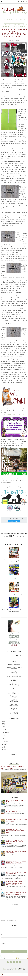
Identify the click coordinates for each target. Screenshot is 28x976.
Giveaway (14, 679)
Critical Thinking (19, 19)
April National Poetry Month (14, 664)
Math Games (14, 689)
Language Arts (14, 683)
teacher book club (14, 701)
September (5, 732)
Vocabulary (14, 710)
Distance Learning (14, 675)
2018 (3, 744)
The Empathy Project (14, 705)
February (5, 741)
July (4, 735)
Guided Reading (14, 680)
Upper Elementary (20, 26)
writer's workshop (14, 713)
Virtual (14, 709)
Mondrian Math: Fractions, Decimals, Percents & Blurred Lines (12, 767)
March (4, 740)
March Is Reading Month (14, 685)
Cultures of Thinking (14, 21)
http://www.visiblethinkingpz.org (14, 414)
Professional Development (14, 693)
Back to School (14, 668)
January (4, 743)
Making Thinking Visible (16, 24)
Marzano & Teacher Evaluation (14, 687)
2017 (3, 746)
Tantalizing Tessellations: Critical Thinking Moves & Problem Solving (14, 883)
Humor (14, 681)
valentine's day (14, 708)
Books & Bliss (7, 19)
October (5, 729)
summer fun (14, 700)
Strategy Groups (14, 699)
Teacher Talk (14, 704)
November (5, 727)
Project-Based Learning (14, 695)
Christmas (14, 671)
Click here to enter (14, 521)
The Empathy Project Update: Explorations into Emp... (14, 730)
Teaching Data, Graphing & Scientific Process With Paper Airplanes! (15, 842)
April (4, 738)
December (5, 726)
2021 (3, 721)
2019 (3, 724)
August (4, 733)
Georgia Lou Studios (16, 969)
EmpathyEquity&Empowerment (14, 676)
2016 (3, 747)
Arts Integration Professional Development (14, 667)
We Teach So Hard (14, 712)
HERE (11, 100)
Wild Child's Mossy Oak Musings (9, 968)
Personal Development (14, 691)
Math (14, 688)
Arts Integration (14, 665)
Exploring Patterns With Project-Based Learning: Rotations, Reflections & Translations (16, 863)
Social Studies (14, 697)
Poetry (14, 692)
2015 (3, 749)
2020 (3, 723)
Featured (4, 24)
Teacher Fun (13, 703)
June (4, 737)
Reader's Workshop (14, 696)
